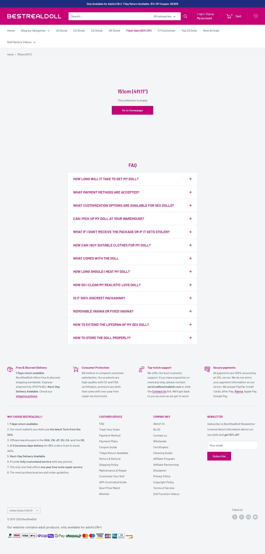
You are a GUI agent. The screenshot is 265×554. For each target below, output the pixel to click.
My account (204, 18)
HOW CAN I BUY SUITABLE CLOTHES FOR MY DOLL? (112, 245)
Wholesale (160, 441)
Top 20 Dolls (189, 30)
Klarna (239, 391)
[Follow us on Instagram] (248, 516)
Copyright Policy (163, 482)
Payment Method (109, 435)
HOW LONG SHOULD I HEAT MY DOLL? (101, 271)
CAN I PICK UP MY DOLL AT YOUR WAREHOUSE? (108, 218)
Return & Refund (109, 458)
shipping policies (26, 396)
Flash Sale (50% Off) (138, 30)
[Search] (185, 16)
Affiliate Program (164, 458)
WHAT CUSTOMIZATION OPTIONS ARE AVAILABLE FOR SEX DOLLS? (123, 205)
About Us (159, 423)
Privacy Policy (162, 476)
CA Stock (96, 30)
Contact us (160, 435)
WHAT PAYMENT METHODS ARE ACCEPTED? (106, 192)
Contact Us (159, 391)
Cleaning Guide (162, 453)
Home (11, 30)
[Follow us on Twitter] (241, 516)
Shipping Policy (108, 464)
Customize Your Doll (111, 476)
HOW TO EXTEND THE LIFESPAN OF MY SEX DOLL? (111, 324)
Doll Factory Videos (19, 42)
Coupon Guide (108, 447)
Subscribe (219, 456)
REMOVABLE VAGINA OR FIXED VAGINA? (103, 311)
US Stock (61, 30)
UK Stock (114, 30)
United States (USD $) (20, 510)
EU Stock (79, 30)
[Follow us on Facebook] (234, 516)
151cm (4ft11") (24, 54)
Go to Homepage (132, 110)
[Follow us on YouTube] (255, 516)
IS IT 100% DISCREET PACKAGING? (99, 298)
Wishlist (104, 494)
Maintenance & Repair (113, 470)
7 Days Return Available (113, 453)
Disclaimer (160, 470)
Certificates (160, 447)
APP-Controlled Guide (113, 482)
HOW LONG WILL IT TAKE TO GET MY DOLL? (106, 179)
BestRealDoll (29, 519)
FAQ (101, 423)
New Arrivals (211, 30)
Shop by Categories (33, 30)
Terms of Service (164, 488)
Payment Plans (108, 441)
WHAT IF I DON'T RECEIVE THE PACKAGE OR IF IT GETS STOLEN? (121, 232)
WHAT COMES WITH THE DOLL (96, 258)
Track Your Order (109, 429)
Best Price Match (109, 488)
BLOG (156, 429)
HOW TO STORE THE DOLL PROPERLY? (102, 338)
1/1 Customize (166, 30)
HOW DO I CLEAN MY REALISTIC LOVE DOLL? (107, 285)
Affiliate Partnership (166, 464)
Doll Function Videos (166, 494)
